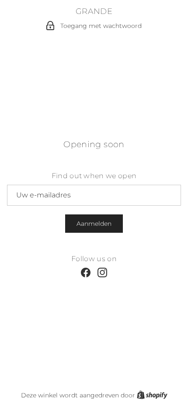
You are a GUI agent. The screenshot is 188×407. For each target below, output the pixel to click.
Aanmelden (94, 224)
